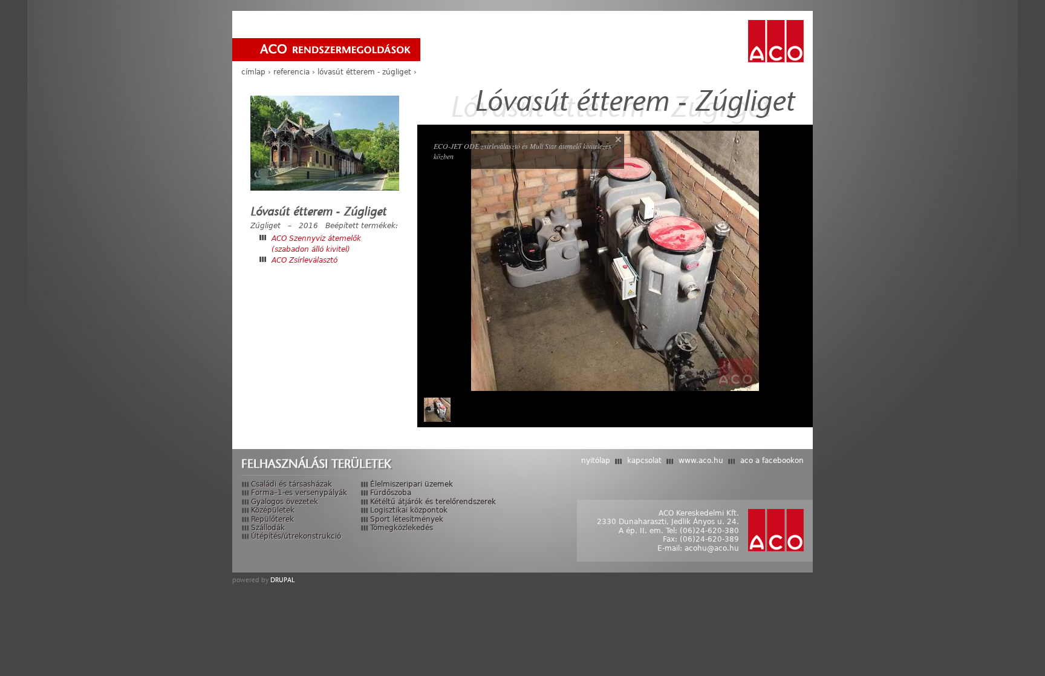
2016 (308, 226)
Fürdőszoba (390, 492)
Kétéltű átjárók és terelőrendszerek (433, 501)
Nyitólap (595, 460)
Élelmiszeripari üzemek (411, 484)
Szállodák (268, 527)
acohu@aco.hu (712, 548)
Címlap (253, 72)
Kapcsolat (644, 460)
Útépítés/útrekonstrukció (296, 536)
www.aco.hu (701, 460)
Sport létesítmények (406, 519)
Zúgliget (265, 226)
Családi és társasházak (291, 484)
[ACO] (776, 41)
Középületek (273, 510)
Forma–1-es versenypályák (299, 492)
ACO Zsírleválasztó (304, 260)
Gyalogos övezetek (284, 501)
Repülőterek (272, 519)
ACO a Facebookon (772, 460)
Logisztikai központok (409, 510)
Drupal (282, 580)
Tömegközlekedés (401, 527)
